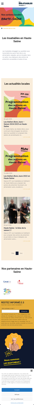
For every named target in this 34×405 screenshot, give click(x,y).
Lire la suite (26, 137)
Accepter (17, 390)
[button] (31, 370)
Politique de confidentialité (17, 402)
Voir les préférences (17, 399)
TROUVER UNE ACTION (9, 28)
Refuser (17, 394)
